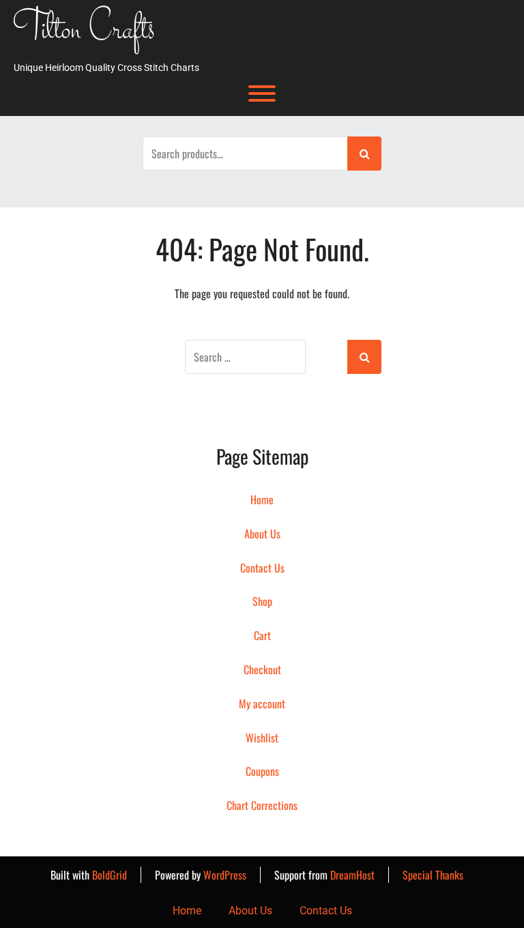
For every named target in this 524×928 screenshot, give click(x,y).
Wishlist (262, 737)
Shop (262, 601)
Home (262, 499)
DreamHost (352, 875)
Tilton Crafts (85, 31)
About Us (262, 533)
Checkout (262, 669)
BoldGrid (109, 875)
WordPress (224, 875)
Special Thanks (433, 875)
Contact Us (262, 568)
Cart (262, 635)
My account (262, 703)
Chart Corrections (262, 805)
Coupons (262, 771)
